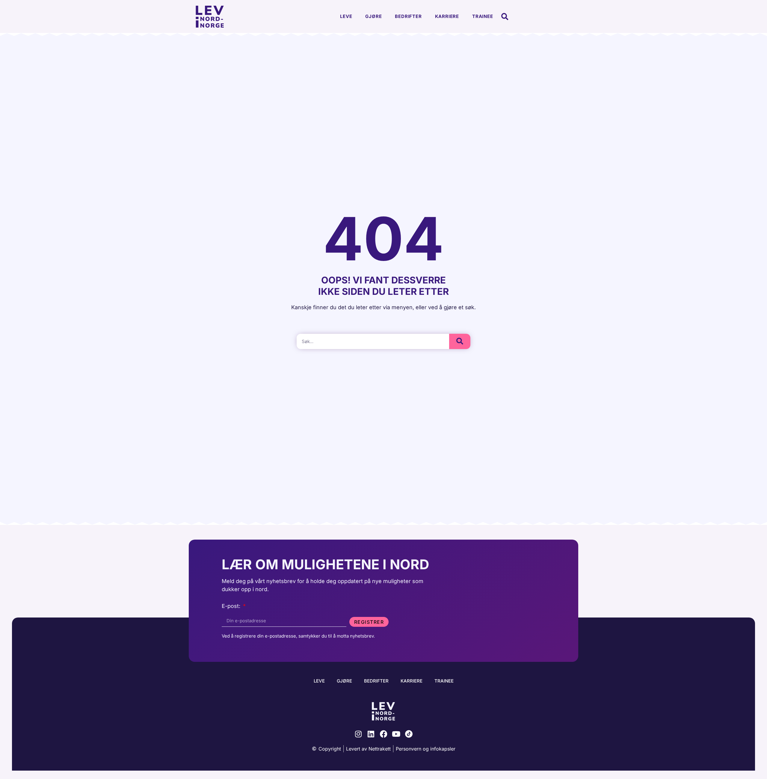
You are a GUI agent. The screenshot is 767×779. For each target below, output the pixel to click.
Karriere (447, 16)
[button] (505, 16)
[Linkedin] (371, 734)
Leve (346, 16)
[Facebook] (383, 734)
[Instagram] (358, 734)
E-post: (232, 606)
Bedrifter (408, 16)
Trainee (482, 16)
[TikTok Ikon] (409, 734)
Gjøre (373, 16)
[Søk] (459, 341)
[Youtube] (396, 734)
